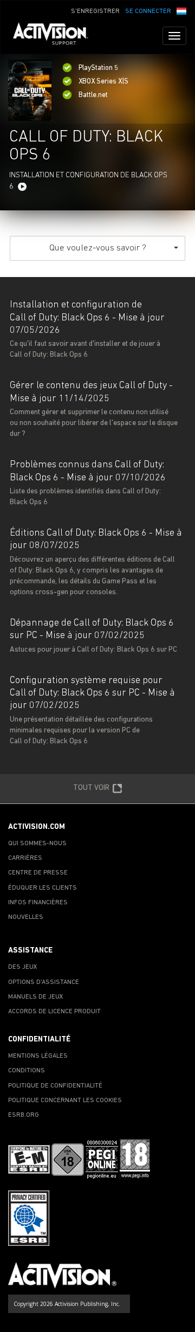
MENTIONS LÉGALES (38, 1056)
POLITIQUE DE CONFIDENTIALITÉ (55, 1086)
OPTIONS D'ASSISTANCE (43, 982)
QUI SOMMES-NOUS (37, 843)
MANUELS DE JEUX (35, 997)
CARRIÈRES (25, 858)
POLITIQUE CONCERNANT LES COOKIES (65, 1100)
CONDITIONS (26, 1070)
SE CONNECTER (148, 11)
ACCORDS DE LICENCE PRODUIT (54, 1011)
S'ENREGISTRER (95, 11)
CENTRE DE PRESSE (38, 873)
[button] (181, 10)
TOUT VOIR (91, 787)
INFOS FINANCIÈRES (38, 902)
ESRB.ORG (23, 1115)
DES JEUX (22, 967)
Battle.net (93, 95)
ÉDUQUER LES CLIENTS (42, 888)
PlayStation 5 (98, 68)
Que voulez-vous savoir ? (97, 248)
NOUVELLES (25, 917)
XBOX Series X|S (103, 81)
